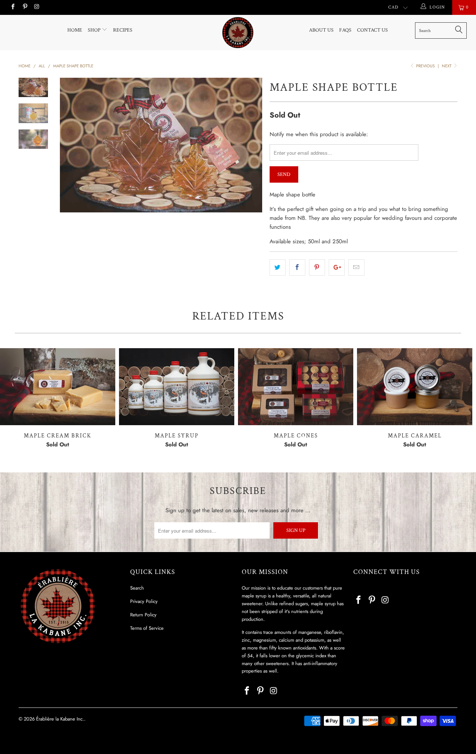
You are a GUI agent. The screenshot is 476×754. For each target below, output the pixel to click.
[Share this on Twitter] (278, 267)
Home (74, 30)
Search (137, 587)
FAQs (345, 30)
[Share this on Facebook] (297, 267)
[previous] (71, 145)
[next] (251, 145)
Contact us (372, 30)
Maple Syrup (176, 386)
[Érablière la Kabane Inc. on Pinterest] (24, 7)
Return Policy (143, 614)
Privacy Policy (144, 601)
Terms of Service (147, 628)
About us (321, 30)
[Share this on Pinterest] (317, 267)
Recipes (122, 30)
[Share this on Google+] (337, 267)
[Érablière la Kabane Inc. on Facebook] (12, 7)
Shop (95, 30)
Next (447, 66)
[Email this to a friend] (356, 267)
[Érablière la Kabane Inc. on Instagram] (36, 7)
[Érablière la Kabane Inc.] (238, 32)
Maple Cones (295, 386)
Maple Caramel (414, 386)
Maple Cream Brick (57, 386)
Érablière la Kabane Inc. (60, 718)
